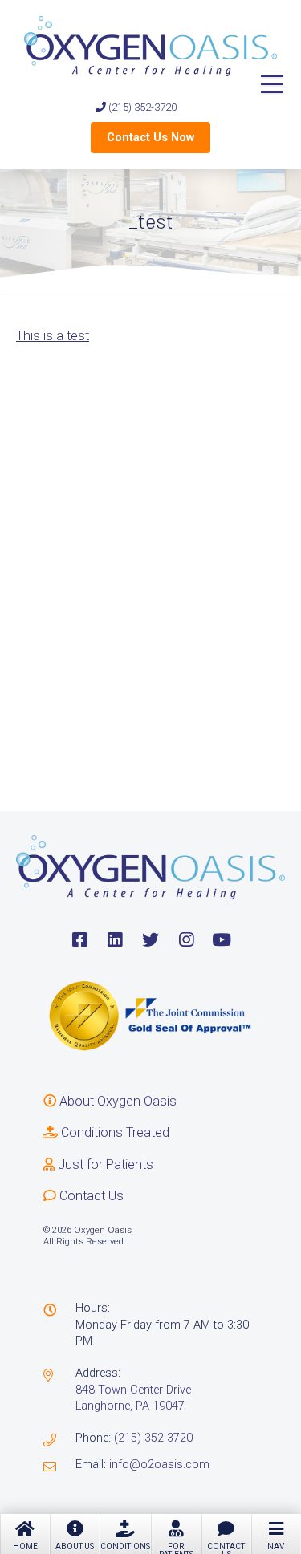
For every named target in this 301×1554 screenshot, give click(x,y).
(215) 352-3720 (141, 107)
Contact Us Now (150, 137)
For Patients (176, 1548)
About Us (74, 1546)
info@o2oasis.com (159, 1464)
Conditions (125, 1546)
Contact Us (226, 1548)
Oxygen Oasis (150, 46)
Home (25, 1546)
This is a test (52, 335)
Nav (275, 1546)
